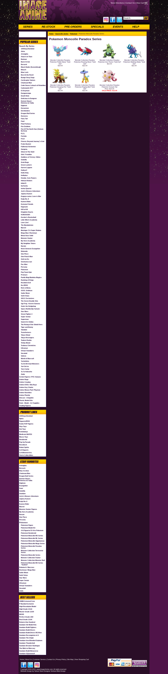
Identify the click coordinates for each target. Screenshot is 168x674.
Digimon (24, 105)
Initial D (23, 183)
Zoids (23, 374)
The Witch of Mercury (27, 648)
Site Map (70, 659)
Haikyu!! (24, 170)
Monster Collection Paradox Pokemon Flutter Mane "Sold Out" (60, 62)
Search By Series (26, 46)
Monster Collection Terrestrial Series (32, 551)
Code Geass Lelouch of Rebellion (33, 85)
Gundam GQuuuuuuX (27, 654)
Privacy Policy (61, 659)
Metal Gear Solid (27, 236)
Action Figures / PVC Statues (30, 377)
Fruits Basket (26, 144)
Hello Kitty (25, 173)
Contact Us (130, 3)
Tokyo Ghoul (25, 335)
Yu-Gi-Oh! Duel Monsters (30, 364)
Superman (25, 319)
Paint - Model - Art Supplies (29, 403)
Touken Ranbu (26, 340)
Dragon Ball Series (28, 113)
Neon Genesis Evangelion (30, 249)
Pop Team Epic (26, 272)
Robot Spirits (24, 447)
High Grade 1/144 (25, 609)
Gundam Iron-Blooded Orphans (30, 640)
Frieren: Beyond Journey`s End (32, 141)
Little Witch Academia (29, 220)
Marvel (23, 228)
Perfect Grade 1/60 (26, 617)
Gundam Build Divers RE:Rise (30, 633)
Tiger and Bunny (27, 327)
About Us (28, 659)
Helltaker (24, 175)
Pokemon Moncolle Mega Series (33, 543)
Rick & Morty (26, 288)
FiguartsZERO (24, 421)
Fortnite (24, 136)
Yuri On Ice (25, 366)
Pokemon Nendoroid (28, 533)
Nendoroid (23, 439)
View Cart (140, 3)
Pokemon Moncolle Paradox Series (31, 547)
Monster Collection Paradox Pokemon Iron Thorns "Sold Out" (109, 61)
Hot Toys (22, 429)
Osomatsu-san (26, 262)
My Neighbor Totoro (28, 243)
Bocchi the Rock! (27, 75)
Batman (24, 59)
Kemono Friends (27, 204)
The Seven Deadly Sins (29, 301)
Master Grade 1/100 (26, 612)
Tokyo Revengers (27, 338)
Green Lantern (26, 165)
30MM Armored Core (27, 601)
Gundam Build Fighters (27, 627)
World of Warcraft (27, 359)
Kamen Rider (26, 202)
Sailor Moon (25, 293)
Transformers (26, 332)
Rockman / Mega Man (27, 570)
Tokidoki (24, 330)
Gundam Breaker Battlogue (29, 646)
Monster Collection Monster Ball (33, 560)
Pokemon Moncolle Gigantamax (32, 541)
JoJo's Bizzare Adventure (30, 191)
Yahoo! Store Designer (42, 671)
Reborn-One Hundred (27, 622)
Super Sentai (25, 317)
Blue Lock (24, 72)
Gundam (22, 494)
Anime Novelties (25, 393)
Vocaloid (24, 353)
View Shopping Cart (82, 659)
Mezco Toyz (23, 437)
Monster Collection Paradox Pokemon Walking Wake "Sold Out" (134, 62)
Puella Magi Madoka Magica (31, 277)
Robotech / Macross (26, 567)
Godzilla (24, 160)
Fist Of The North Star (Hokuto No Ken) (32, 130)
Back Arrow (25, 62)
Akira (23, 51)
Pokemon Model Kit (28, 528)
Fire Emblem (25, 126)
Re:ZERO (24, 285)
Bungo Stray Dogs (28, 77)
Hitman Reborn (26, 181)
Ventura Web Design (58, 671)
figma (21, 419)
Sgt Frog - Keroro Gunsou (30, 304)
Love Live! (25, 222)
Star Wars (24, 311)
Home (51, 34)
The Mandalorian (27, 225)
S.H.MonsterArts (25, 453)
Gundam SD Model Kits (27, 625)
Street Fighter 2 (26, 314)
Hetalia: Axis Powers (28, 178)
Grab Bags (25, 162)
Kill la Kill (24, 209)
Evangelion (23, 486)
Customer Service (39, 659)
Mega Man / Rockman (29, 233)
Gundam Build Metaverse (28, 651)
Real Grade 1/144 (25, 619)
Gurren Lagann (26, 167)
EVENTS (118, 26)
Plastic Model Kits (26, 400)
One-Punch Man (27, 256)
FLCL (23, 133)
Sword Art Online (27, 322)
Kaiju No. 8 (25, 199)
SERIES (28, 26)
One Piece (24, 254)
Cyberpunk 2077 (27, 88)
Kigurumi (24, 207)
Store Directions (117, 3)
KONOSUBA (25, 215)
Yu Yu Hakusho (26, 372)
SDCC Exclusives (27, 298)
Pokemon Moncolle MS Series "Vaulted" (32, 564)
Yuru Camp (25, 369)
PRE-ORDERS (73, 26)
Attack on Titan (26, 57)
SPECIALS (97, 26)
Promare (24, 275)
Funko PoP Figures (26, 424)
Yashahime (25, 361)
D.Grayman (25, 91)
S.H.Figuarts (23, 450)
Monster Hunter (27, 238)
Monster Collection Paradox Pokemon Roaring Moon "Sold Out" (85, 62)
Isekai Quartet (26, 188)
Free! (23, 139)
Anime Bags (23, 379)
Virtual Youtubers (27, 351)
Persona (24, 267)
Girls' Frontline (26, 154)
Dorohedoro (25, 111)
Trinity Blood (25, 343)
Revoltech (23, 445)
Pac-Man (24, 264)
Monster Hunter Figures (28, 509)
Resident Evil (26, 283)
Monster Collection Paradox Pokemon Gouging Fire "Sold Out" (60, 87)
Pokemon (24, 270)
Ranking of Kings (27, 280)
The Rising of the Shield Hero (31, 324)
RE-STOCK (48, 26)
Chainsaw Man (26, 83)
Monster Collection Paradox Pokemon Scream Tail (109, 86)
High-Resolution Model (27, 606)
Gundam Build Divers (27, 630)
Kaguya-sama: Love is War (31, 196)
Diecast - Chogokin (26, 398)
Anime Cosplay (25, 382)
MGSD (21, 614)
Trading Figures (25, 406)
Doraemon (25, 108)
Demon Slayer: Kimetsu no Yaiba (27, 102)
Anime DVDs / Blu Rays (28, 385)
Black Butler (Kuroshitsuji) (31, 67)
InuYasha (24, 186)
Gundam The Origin (26, 638)
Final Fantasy (26, 124)
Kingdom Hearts (27, 212)
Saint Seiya (25, 296)
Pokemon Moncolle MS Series (32, 536)
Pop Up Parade (24, 442)
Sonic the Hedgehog (28, 306)
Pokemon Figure (27, 525)
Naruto (23, 246)
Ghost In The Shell (27, 152)
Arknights (24, 54)
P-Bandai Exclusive (26, 604)
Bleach (23, 70)
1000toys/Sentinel (27, 49)
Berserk (24, 64)
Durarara (24, 116)
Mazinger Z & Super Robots (31, 230)
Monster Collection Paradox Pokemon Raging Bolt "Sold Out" (85, 87)
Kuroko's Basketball (28, 217)
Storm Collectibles (26, 455)
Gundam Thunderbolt (27, 643)
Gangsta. (24, 149)
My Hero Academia (28, 241)
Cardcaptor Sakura (28, 80)
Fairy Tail (24, 119)
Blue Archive (24, 471)
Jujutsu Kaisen (26, 194)
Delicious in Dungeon (29, 98)
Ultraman (24, 348)
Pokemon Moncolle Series (30, 555)
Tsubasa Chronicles (28, 345)
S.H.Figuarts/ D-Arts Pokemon (32, 530)
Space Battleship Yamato (30, 309)
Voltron (23, 356)
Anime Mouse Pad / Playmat (29, 390)
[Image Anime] (33, 20)
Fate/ (23, 121)
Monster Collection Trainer (31, 558)
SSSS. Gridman (26, 290)
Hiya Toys (23, 426)
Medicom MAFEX (25, 434)
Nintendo (24, 251)
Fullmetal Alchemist (28, 147)
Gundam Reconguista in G (29, 635)
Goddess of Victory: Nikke (30, 157)
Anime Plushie (24, 395)
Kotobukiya (23, 432)
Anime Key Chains (26, 387)
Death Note (25, 96)
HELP (135, 26)
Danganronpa (26, 93)
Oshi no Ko (25, 259)
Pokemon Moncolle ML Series (32, 538)
